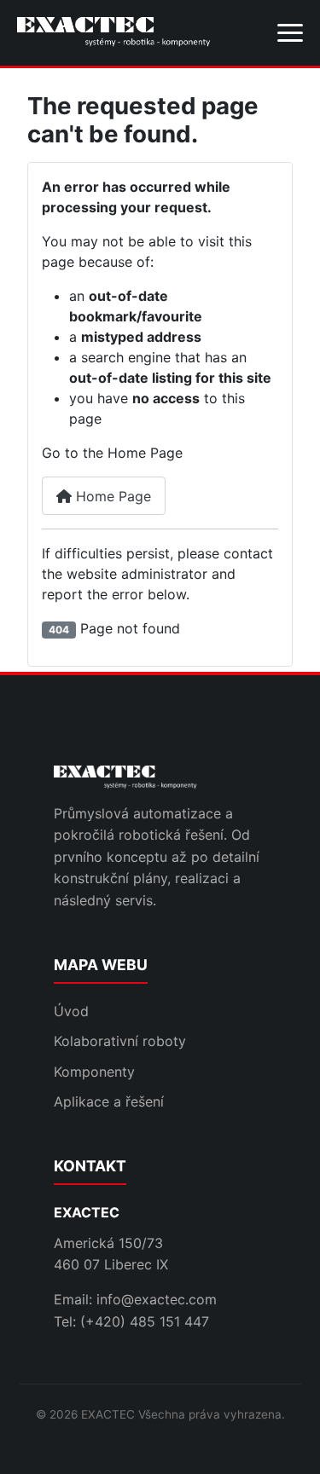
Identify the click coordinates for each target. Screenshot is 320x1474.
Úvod (71, 1011)
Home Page (111, 496)
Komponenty (94, 1071)
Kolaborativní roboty (120, 1040)
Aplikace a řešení (109, 1101)
